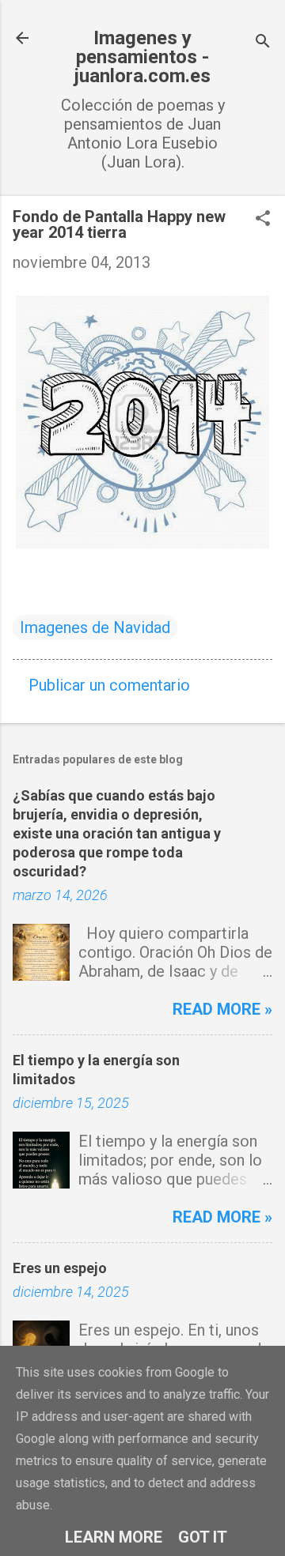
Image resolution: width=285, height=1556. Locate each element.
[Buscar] (262, 43)
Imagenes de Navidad (95, 627)
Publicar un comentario (109, 685)
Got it (202, 1537)
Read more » (222, 1009)
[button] (262, 220)
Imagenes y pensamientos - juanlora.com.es (142, 57)
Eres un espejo (60, 1268)
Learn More (113, 1537)
